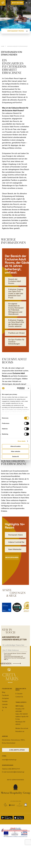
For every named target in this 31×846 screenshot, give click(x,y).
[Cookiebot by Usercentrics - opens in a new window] (18, 388)
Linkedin (5, 704)
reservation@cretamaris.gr (15, 772)
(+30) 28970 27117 (13, 769)
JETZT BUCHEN (17, 3)
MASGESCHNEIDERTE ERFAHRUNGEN (17, 46)
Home (2, 46)
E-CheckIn (19, 694)
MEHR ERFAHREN (11, 557)
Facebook (5, 695)
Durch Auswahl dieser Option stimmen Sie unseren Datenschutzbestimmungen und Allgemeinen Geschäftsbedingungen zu (15, 656)
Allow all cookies (15, 446)
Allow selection (15, 451)
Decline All (15, 456)
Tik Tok (4, 707)
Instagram (5, 698)
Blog (3, 692)
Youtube (4, 701)
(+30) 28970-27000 (17, 750)
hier (5, 659)
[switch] (26, 423)
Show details (21, 441)
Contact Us (19, 697)
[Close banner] (28, 388)
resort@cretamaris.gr (9, 760)
